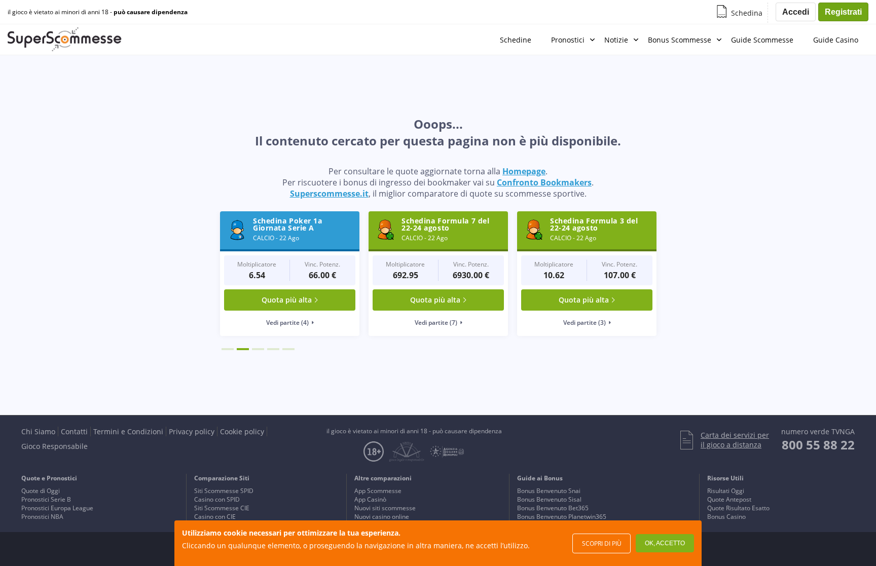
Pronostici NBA (42, 516)
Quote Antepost (729, 499)
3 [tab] (258, 349)
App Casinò (370, 499)
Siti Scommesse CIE (221, 508)
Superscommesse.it (329, 193)
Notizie (616, 40)
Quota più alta (287, 300)
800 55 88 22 (818, 444)
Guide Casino (835, 40)
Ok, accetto (665, 543)
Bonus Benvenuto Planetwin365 (561, 516)
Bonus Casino (726, 516)
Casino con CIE (215, 516)
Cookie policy (242, 431)
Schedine (515, 40)
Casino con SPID (217, 499)
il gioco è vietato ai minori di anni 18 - (98, 12)
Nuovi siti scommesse (385, 508)
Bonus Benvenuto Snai (548, 490)
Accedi (795, 12)
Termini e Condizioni (128, 431)
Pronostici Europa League (57, 508)
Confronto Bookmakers (544, 182)
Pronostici (568, 40)
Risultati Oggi (725, 490)
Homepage (523, 171)
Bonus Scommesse (679, 40)
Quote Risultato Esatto (738, 508)
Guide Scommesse (762, 40)
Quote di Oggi (40, 490)
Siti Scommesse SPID (223, 490)
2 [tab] (243, 349)
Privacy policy (191, 431)
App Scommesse (378, 490)
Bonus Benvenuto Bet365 (553, 508)
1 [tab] (228, 349)
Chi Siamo (38, 431)
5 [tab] (288, 349)
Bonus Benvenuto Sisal (549, 499)
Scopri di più (602, 543)
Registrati (843, 12)
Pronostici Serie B (46, 499)
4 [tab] (273, 349)
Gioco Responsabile (54, 446)
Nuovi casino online (381, 516)
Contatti (74, 431)
